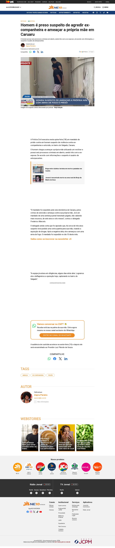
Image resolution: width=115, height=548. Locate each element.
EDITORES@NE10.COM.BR (62, 542)
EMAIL (107, 2)
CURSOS (44, 2)
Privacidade (61, 513)
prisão (50, 375)
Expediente (61, 523)
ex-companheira (37, 375)
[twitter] (100, 12)
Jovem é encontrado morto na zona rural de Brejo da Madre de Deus (63, 179)
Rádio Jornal (86, 510)
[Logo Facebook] (34, 52)
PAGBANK (38, 2)
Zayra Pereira (30, 46)
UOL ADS (58, 2)
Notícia (31, 21)
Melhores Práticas (61, 516)
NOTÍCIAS (53, 12)
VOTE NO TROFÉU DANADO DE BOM (37, 12)
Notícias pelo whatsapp (75, 506)
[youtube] (107, 12)
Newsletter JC (75, 510)
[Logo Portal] (57, 7)
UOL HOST (31, 2)
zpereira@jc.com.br (40, 398)
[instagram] (97, 12)
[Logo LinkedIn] (42, 52)
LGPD (59, 520)
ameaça (25, 375)
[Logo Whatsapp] (30, 52)
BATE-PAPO (98, 2)
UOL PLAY (51, 2)
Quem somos (62, 505)
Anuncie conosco (74, 519)
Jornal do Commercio (86, 506)
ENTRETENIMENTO (65, 12)
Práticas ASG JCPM (62, 509)
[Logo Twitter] (38, 52)
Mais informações (43, 402)
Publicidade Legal (75, 514)
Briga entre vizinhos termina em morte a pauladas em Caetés (63, 170)
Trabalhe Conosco (60, 530)
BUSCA (89, 2)
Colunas (51, 510)
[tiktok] (104, 12)
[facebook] (93, 12)
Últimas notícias (51, 506)
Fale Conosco (62, 526)
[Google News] (86, 52)
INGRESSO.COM (21, 2)
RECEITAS (85, 12)
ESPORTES (76, 12)
